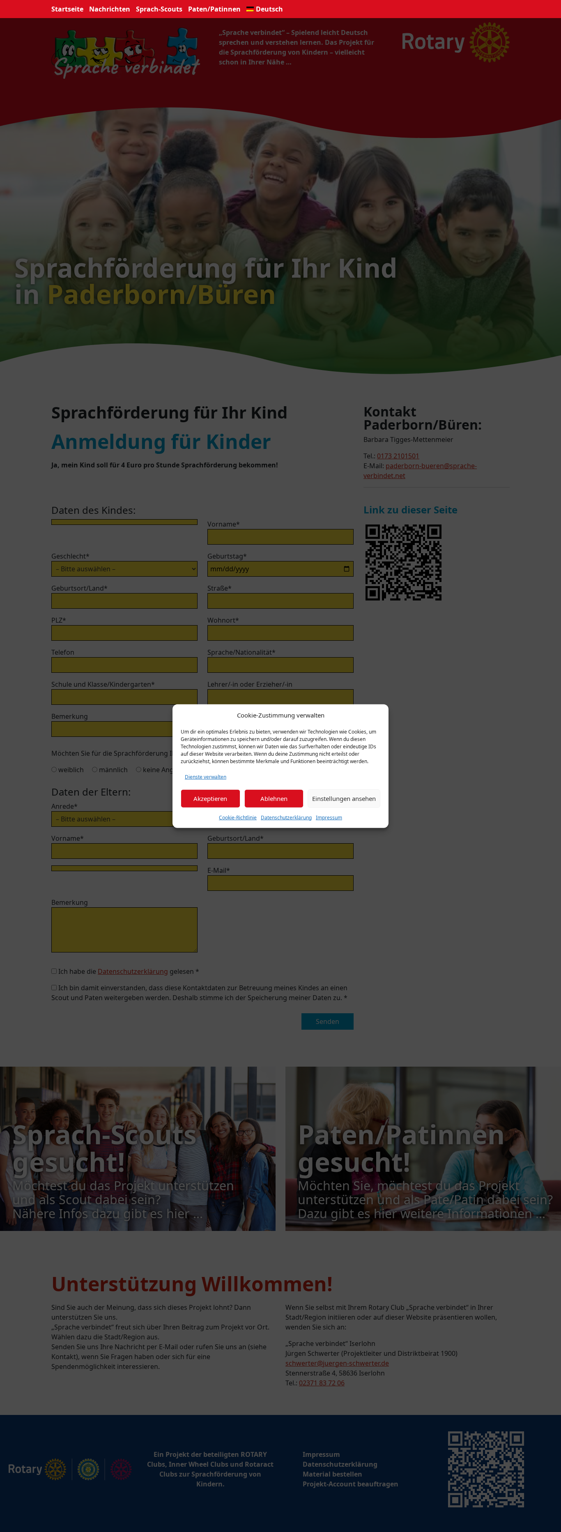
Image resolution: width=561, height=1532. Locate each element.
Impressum (329, 817)
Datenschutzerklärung (286, 817)
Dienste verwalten (205, 776)
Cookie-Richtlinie (238, 817)
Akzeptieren (210, 798)
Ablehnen (273, 798)
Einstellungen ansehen (344, 798)
